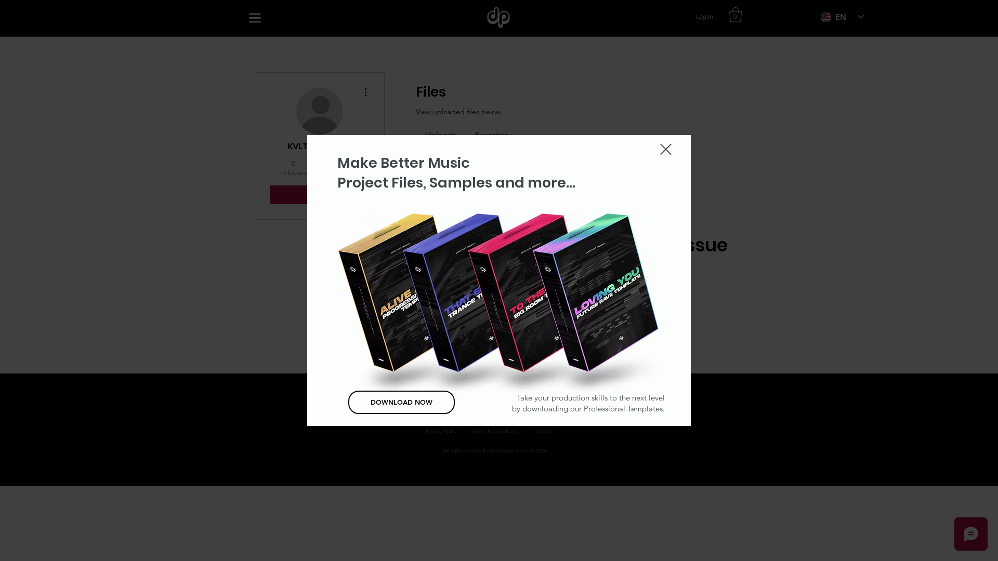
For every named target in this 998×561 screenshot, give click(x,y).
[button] (666, 149)
